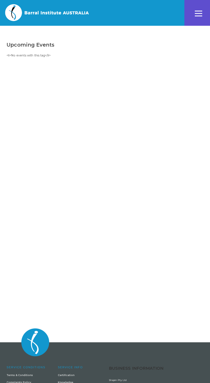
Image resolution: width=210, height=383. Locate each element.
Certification (66, 375)
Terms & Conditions (20, 375)
